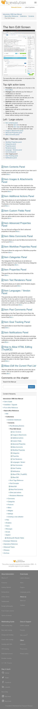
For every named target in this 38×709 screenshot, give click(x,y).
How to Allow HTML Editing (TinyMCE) (16, 348)
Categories (15, 453)
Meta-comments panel (12, 134)
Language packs (25, 592)
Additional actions (17, 438)
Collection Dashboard (14, 420)
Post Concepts (14, 483)
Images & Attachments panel (14, 131)
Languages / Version (18, 462)
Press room (23, 649)
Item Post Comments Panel (18, 309)
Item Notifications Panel (16, 332)
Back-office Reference (11, 16)
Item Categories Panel (15, 257)
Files (7, 520)
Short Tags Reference (16, 480)
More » (8, 174)
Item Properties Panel (15, 269)
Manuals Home (16, 7)
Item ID (16, 125)
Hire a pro (23, 635)
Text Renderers (17, 459)
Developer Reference (10, 541)
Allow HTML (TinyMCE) (19, 474)
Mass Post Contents (17, 489)
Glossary (6, 550)
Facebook (7, 682)
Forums (22, 630)
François (24, 706)
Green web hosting (7, 639)
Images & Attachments (19, 435)
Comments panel (10, 152)
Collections (23, 16)
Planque (30, 706)
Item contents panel (11, 123)
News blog (4, 692)
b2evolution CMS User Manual (12, 14)
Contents (31, 16)
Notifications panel (11, 158)
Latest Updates (30, 7)
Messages (9, 529)
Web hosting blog (6, 625)
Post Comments (17, 465)
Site (7, 414)
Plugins (22, 587)
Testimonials (5, 601)
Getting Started (6, 587)
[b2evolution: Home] (13, 2)
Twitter (6, 678)
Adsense (22, 644)
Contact (22, 605)
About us (23, 600)
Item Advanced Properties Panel (16, 224)
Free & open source (7, 611)
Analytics (8, 523)
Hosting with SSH (6, 644)
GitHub (6, 673)
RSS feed (7, 696)
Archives (6, 553)
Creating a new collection (15, 517)
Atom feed (7, 701)
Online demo (5, 596)
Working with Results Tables (15, 538)
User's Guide (8, 401)
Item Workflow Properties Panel (20, 246)
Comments (11, 498)
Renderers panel (10, 148)
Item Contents (16, 432)
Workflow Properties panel (13, 142)
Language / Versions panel (13, 150)
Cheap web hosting (7, 635)
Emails (8, 532)
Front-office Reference (11, 408)
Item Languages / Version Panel (15, 292)
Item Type (17, 127)
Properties (15, 456)
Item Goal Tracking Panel (17, 322)
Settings (10, 514)
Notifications (16, 471)
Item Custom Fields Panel (17, 210)
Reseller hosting (6, 658)
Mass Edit (15, 477)
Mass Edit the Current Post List (20, 365)
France (9, 663)
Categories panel (10, 144)
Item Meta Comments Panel (18, 236)
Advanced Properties (18, 444)
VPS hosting (5, 649)
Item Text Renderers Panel (17, 280)
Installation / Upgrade (10, 405)
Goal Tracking (16, 468)
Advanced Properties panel (13, 133)
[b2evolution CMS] (19, 561)
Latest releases (25, 578)
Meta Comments (17, 447)
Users (8, 526)
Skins (9, 508)
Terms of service (6, 615)
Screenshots (5, 592)
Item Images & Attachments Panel (17, 180)
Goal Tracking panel (11, 156)
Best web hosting (6, 630)
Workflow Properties (18, 450)
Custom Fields (16, 441)
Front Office (9, 90)
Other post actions (15, 492)
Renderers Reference (16, 495)
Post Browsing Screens (17, 426)
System (8, 535)
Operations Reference (11, 544)
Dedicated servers (7, 653)
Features (10, 505)
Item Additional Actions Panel (19, 196)
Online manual (24, 625)
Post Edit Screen (15, 429)
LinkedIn (7, 687)
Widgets (10, 511)
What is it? (4, 578)
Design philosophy (7, 606)
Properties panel (10, 146)
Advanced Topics (9, 547)
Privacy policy (24, 653)
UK (5, 663)
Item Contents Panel (14, 166)
